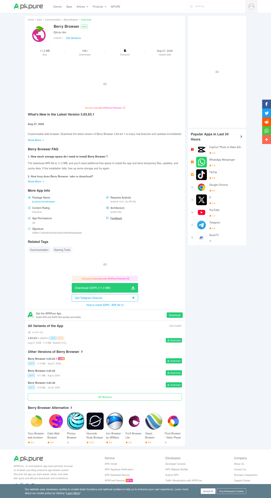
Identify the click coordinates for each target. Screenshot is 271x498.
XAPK (84, 26)
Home (31, 19)
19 (33, 222)
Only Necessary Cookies (231, 491)
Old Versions (73, 38)
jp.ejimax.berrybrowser (43, 201)
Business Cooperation (246, 475)
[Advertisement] (215, 71)
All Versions (105, 397)
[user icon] (251, 6)
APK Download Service (117, 475)
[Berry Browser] (39, 34)
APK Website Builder (176, 469)
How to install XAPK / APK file (103, 305)
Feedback (116, 218)
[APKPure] (28, 6)
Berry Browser (71, 19)
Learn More (73, 493)
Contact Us (240, 469)
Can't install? (175, 325)
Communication (53, 19)
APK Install (111, 463)
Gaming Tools (62, 250)
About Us (239, 463)
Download (174, 315)
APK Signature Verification (119, 469)
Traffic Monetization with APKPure (183, 480)
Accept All (208, 491)
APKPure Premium (115, 480)
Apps (39, 19)
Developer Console (175, 463)
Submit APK (172, 475)
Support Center (242, 480)
